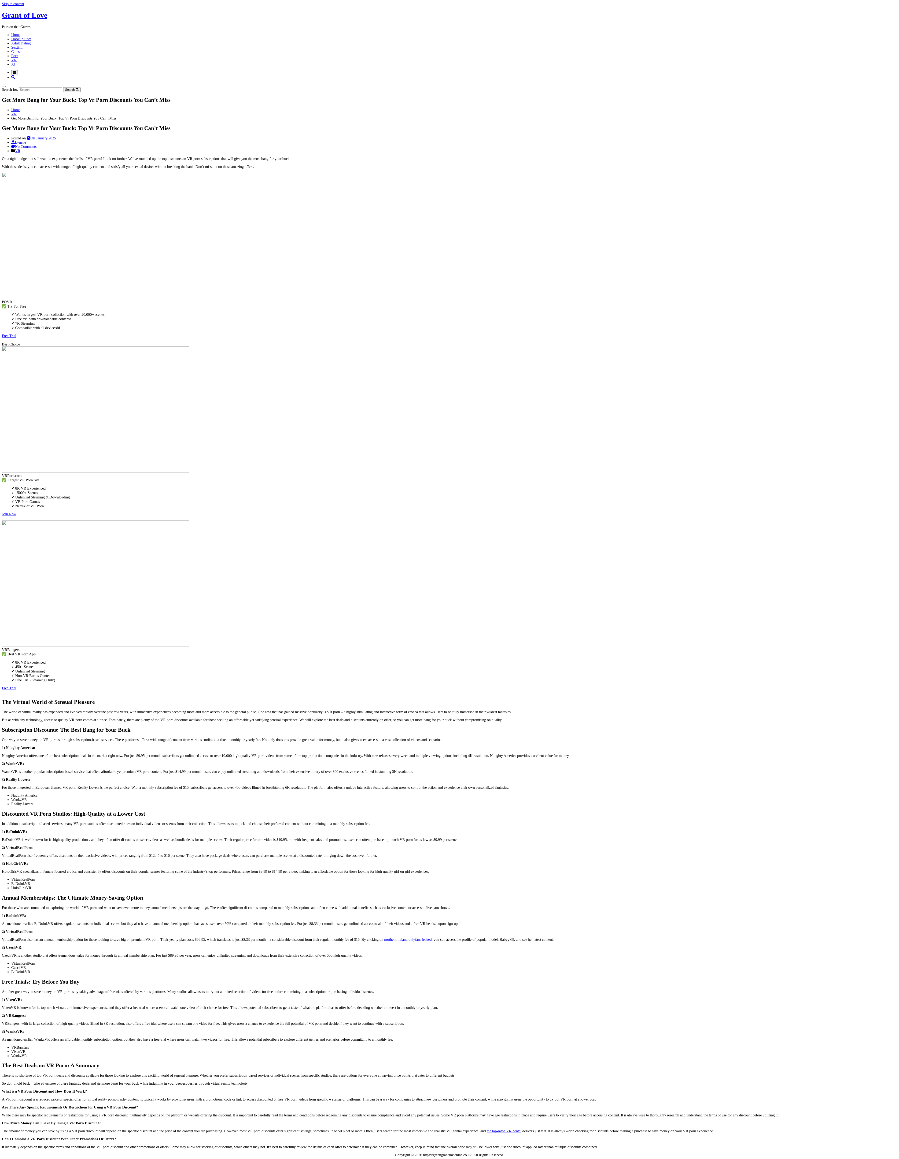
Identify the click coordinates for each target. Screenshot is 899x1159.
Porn (14, 56)
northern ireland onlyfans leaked (408, 939)
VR (14, 60)
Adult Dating (21, 43)
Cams (15, 52)
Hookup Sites (21, 39)
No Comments (26, 147)
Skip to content (13, 4)
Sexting (16, 47)
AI (13, 64)
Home (15, 35)
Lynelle (20, 142)
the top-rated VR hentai (504, 1131)
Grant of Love (24, 15)
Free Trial (9, 336)
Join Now (9, 514)
